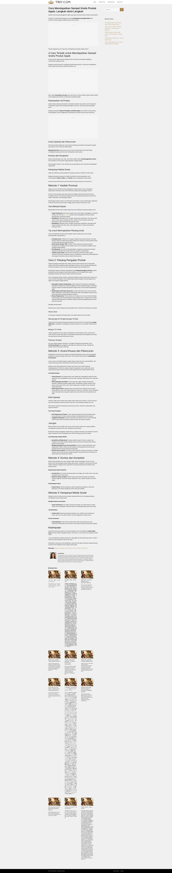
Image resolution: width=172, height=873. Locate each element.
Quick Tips (119, 2)
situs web (66, 214)
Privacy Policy (116, 870)
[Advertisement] (73, 34)
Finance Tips (102, 2)
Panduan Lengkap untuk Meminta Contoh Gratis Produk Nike (71, 548)
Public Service (111, 2)
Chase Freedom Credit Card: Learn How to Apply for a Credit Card (113, 34)
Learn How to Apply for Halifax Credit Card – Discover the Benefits (113, 28)
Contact (122, 870)
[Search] (122, 9)
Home (94, 2)
